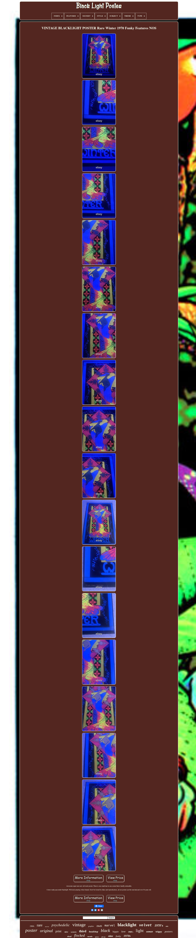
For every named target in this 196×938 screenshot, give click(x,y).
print (58, 931)
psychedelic (61, 924)
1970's (159, 925)
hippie (116, 931)
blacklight (127, 924)
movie (47, 926)
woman (149, 932)
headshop (93, 931)
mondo (90, 936)
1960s (32, 926)
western (73, 932)
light (140, 930)
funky (118, 936)
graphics (91, 926)
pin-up (103, 937)
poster (31, 930)
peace (97, 937)
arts (167, 926)
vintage (79, 924)
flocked (79, 935)
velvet (145, 925)
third (82, 931)
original (46, 931)
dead (69, 936)
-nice (66, 932)
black (105, 930)
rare (39, 925)
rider (110, 936)
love (123, 931)
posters (169, 931)
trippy (159, 931)
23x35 (99, 926)
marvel (110, 925)
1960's (130, 932)
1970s (127, 935)
